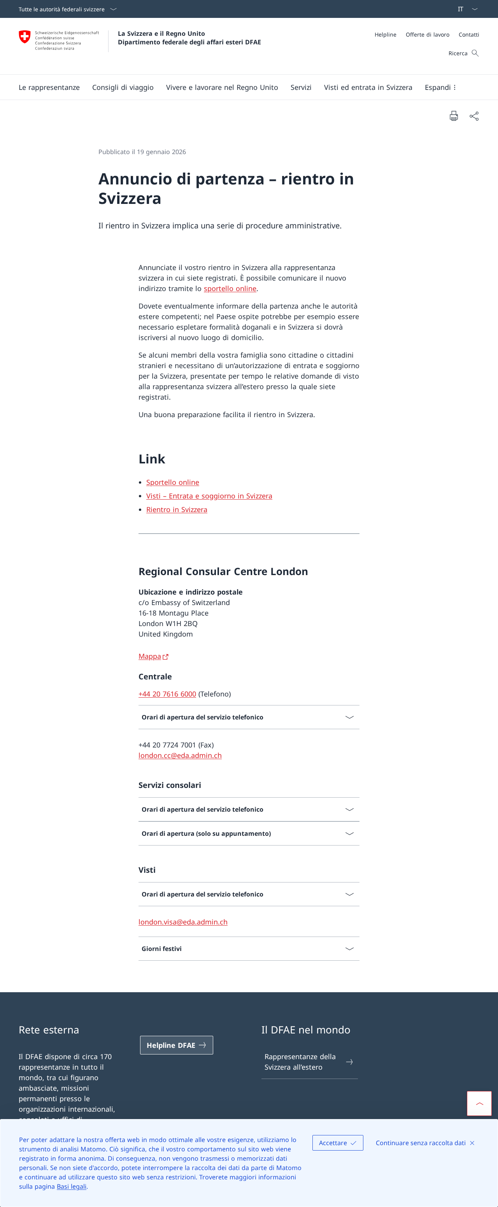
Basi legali (71, 1186)
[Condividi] (474, 115)
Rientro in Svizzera (176, 509)
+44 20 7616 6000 (167, 693)
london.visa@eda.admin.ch (183, 921)
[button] (49, 87)
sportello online (230, 288)
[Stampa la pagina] (454, 115)
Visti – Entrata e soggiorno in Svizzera (209, 495)
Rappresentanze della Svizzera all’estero (300, 1062)
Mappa (150, 656)
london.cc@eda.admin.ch (180, 755)
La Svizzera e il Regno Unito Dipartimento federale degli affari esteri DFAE (189, 37)
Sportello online (172, 482)
